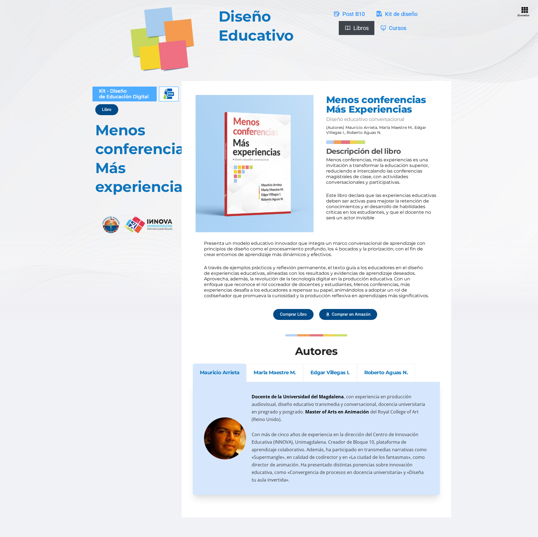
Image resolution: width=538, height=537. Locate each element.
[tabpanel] (316, 438)
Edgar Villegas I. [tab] (330, 372)
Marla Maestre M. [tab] (275, 372)
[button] (106, 109)
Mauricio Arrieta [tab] (219, 372)
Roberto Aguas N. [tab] (386, 372)
